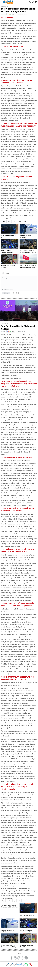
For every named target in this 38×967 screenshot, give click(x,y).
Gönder (6, 293)
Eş (14, 901)
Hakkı (3, 221)
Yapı (25, 221)
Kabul (9, 221)
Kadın (19, 901)
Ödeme (19, 221)
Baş (3, 901)
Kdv (14, 221)
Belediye (9, 901)
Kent (24, 901)
